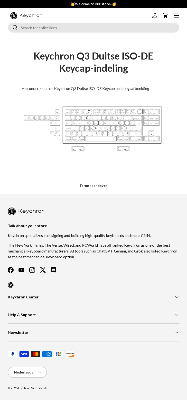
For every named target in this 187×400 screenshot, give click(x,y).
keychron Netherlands (32, 388)
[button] (165, 15)
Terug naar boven (93, 185)
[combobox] (93, 28)
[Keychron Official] (10, 285)
